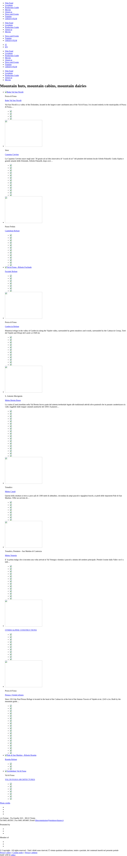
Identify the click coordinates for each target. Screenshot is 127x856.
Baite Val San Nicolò (13, 100)
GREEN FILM (11, 19)
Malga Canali (10, 491)
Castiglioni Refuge (12, 231)
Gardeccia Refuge (12, 326)
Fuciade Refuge (11, 271)
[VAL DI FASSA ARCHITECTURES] (11, 784)
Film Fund (9, 3)
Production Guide (12, 7)
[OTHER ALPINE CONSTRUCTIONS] (11, 634)
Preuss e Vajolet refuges (14, 695)
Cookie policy (18, 853)
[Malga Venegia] (11, 566)
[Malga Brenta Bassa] (11, 411)
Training (8, 16)
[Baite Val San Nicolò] (11, 111)
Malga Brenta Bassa (13, 400)
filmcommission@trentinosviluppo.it (49, 820)
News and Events (12, 14)
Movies (8, 10)
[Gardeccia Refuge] (11, 337)
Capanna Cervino (12, 154)
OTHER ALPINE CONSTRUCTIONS (21, 630)
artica (13, 855)
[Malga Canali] (11, 502)
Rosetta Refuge (11, 759)
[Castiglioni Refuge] (11, 235)
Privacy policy (5, 853)
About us (8, 12)
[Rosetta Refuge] (11, 764)
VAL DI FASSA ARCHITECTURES (20, 779)
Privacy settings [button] (31, 853)
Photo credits (5, 803)
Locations (9, 5)
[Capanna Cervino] (11, 165)
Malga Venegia (11, 555)
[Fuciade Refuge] (11, 276)
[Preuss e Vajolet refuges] (11, 706)
